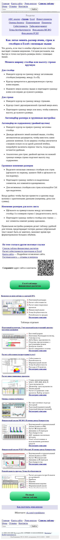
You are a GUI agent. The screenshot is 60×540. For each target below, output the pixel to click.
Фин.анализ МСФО (41, 30)
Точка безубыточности (20, 30)
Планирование (33, 22)
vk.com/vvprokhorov (35, 513)
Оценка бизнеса (16, 22)
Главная (5, 3)
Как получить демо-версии (30, 507)
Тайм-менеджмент (38, 26)
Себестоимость (20, 26)
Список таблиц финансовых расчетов (20, 248)
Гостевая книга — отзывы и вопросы (20, 257)
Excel (32, 19)
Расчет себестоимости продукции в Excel (22, 251)
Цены (4, 6)
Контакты (23, 6)
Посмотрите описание (38, 317)
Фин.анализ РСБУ (30, 33)
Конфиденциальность (9, 534)
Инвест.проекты (44, 19)
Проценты (46, 22)
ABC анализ (14, 19)
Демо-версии (30, 3)
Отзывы (13, 6)
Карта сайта (16, 3)
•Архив (25, 19)
